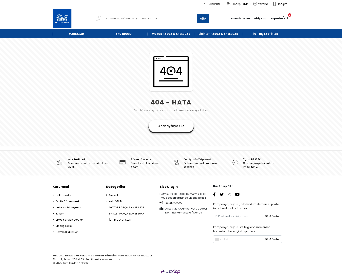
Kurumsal (61, 186)
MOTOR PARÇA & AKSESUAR (126, 207)
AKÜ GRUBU (116, 201)
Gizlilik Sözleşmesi (67, 201)
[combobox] (217, 239)
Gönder (274, 216)
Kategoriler (115, 186)
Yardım (263, 4)
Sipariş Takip (240, 4)
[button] (260, 19)
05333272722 (173, 203)
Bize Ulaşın (169, 186)
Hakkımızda (63, 195)
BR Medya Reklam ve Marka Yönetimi (91, 255)
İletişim (282, 4)
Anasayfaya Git (171, 126)
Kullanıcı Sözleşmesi (69, 207)
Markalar (115, 195)
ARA (203, 18)
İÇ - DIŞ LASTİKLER (120, 220)
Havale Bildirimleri (67, 232)
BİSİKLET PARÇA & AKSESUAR (126, 213)
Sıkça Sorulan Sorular (69, 220)
